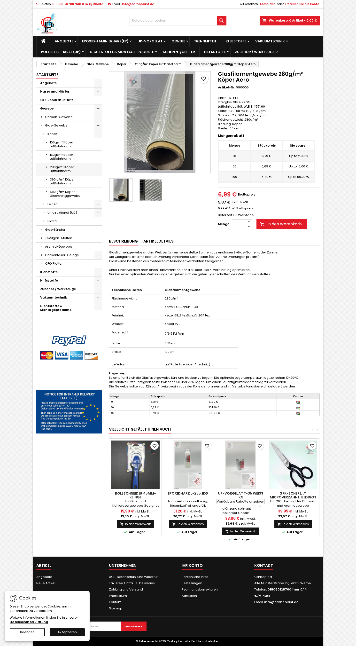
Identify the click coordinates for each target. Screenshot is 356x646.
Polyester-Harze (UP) (61, 51)
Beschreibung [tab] (123, 241)
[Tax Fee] (69, 411)
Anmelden (268, 4)
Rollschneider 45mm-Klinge (135, 495)
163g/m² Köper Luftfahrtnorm (61, 156)
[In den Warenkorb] (298, 402)
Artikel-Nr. (226, 87)
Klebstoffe (236, 41)
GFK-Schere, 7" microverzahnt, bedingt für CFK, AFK (293, 497)
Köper (52, 134)
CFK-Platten (54, 263)
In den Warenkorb (281, 224)
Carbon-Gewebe (59, 117)
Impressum (118, 595)
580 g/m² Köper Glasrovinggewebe (65, 193)
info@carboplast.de (138, 4)
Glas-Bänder (55, 229)
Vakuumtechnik (270, 41)
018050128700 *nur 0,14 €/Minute (77, 4)
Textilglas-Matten (58, 238)
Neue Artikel (45, 583)
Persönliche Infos (195, 577)
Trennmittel (205, 41)
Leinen (52, 204)
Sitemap (115, 608)
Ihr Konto (192, 565)
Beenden (27, 632)
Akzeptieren (67, 632)
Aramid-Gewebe (58, 246)
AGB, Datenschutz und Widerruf (133, 577)
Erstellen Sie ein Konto (302, 4)
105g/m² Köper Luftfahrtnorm (61, 144)
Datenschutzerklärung (29, 622)
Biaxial (52, 221)
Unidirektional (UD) (62, 212)
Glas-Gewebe (56, 125)
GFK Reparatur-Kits (56, 100)
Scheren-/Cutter (179, 51)
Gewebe (178, 41)
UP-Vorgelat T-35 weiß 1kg (240, 495)
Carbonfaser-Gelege (62, 255)
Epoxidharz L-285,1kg (188, 493)
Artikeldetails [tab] (158, 241)
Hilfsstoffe (215, 51)
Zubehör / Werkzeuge (254, 51)
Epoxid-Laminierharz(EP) (105, 41)
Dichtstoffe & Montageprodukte (122, 51)
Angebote (64, 41)
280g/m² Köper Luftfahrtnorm (62, 169)
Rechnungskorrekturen (200, 589)
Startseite (47, 75)
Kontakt (115, 602)
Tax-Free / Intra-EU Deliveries (132, 583)
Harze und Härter (55, 91)
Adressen (189, 595)
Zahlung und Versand (126, 589)
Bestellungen (192, 583)
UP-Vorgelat (150, 41)
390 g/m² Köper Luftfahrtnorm (62, 181)
